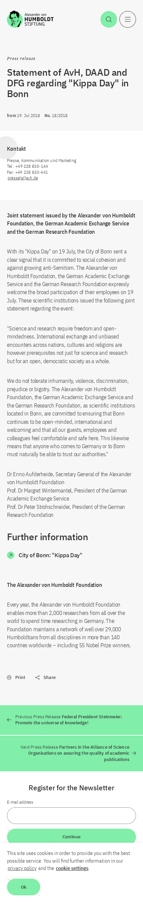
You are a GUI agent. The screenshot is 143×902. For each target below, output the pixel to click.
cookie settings (72, 868)
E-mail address (20, 802)
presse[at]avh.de (23, 178)
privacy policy (22, 868)
